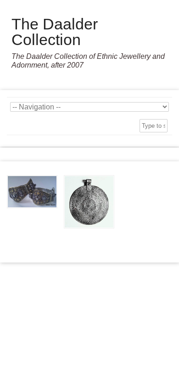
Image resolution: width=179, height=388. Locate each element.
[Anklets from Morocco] (32, 191)
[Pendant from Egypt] (89, 202)
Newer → (89, 243)
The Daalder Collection (54, 31)
